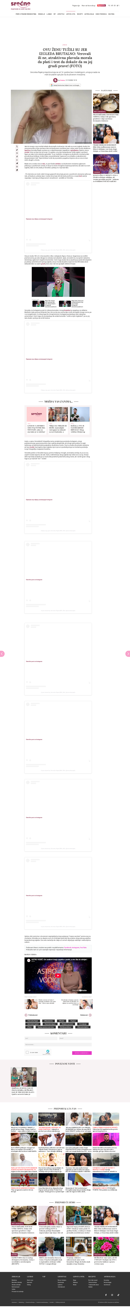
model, (32, 447)
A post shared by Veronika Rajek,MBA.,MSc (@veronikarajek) (58, 610)
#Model (61, 1021)
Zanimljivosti (61, 1287)
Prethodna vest (32, 1015)
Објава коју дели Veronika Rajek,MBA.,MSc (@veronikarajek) (58, 250)
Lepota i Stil (79, 1276)
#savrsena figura (50, 1024)
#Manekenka (48, 1021)
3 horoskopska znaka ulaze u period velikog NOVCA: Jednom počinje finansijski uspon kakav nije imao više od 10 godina (51, 1230)
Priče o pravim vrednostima (26, 14)
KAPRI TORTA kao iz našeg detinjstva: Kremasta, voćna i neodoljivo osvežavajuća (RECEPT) (23, 1261)
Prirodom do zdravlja (17, 1291)
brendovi (67, 310)
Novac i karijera (62, 1280)
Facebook (67, 947)
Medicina (70, 1255)
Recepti (92, 1276)
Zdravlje (16, 1276)
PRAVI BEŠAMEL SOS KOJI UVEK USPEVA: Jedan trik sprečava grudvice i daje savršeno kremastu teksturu (106, 118)
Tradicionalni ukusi (93, 1284)
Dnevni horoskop (88, 5)
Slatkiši (14, 1255)
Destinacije (61, 1282)
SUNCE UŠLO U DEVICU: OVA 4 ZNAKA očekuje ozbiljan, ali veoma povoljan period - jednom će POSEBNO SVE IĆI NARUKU (106, 178)
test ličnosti (107, 1284)
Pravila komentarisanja (42, 1302)
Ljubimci (60, 1284)
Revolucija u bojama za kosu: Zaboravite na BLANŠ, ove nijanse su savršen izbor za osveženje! (70, 1002)
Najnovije (76, 5)
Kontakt (52, 1302)
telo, (44, 164)
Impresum (14, 1302)
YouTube (83, 947)
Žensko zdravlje (16, 1284)
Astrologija (109, 1276)
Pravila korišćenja (30, 1302)
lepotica (27, 150)
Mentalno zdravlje (17, 1282)
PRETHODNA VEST (30, 997)
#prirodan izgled (33, 1024)
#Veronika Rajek (33, 1021)
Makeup (75, 1282)
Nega (65, 45)
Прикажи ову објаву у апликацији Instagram (39, 219)
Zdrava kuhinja (92, 1282)
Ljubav (30, 1276)
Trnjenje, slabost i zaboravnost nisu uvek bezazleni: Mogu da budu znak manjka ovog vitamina (78, 1261)
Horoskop (97, 142)
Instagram (75, 947)
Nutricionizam (16, 1287)
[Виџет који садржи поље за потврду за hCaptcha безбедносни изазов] (37, 1052)
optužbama (74, 150)
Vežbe (13, 1289)
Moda (74, 1284)
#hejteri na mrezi (67, 1024)
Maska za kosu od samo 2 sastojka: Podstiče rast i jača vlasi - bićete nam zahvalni (47, 1001)
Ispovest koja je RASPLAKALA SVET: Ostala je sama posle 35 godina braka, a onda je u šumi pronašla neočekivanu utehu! (79, 1230)
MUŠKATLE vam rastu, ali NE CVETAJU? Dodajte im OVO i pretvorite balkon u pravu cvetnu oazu (105, 1261)
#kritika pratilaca (65, 1027)
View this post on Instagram (34, 579)
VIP (43, 1276)
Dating (29, 1284)
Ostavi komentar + (82, 1053)
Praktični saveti (99, 1255)
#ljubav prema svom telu (46, 1027)
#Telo (29, 1027)
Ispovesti (70, 1223)
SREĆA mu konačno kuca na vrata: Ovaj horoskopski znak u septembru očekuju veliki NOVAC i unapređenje (50, 1261)
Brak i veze (30, 1280)
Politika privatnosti (60, 1302)
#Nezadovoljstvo (82, 1027)
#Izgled (73, 1021)
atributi (58, 164)
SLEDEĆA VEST (87, 997)
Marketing (21, 1302)
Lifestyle (62, 1276)
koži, (80, 176)
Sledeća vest (84, 1015)
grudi (43, 264)
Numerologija (107, 1282)
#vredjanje (82, 1024)
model (27, 152)
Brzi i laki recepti (99, 111)
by (61, 80)
